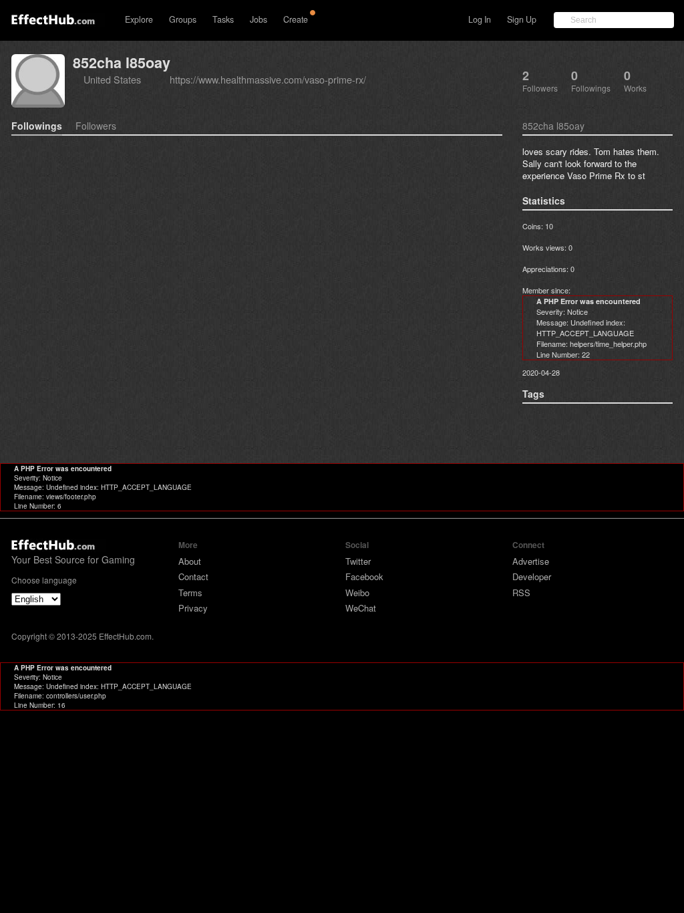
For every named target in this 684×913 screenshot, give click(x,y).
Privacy (193, 608)
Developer (531, 576)
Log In (479, 19)
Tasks (223, 19)
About (189, 561)
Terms (190, 592)
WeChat (360, 608)
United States (112, 79)
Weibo (357, 592)
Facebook (364, 576)
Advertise (530, 561)
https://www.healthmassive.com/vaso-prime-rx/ (268, 79)
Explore (139, 19)
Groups (182, 19)
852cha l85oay (121, 62)
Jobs (258, 19)
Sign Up (521, 19)
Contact (193, 576)
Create (295, 19)
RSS (521, 592)
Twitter (358, 561)
